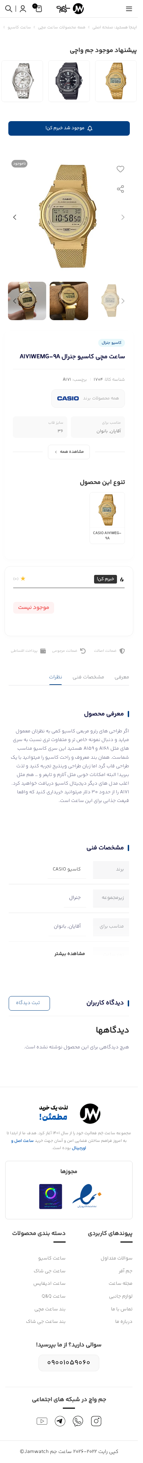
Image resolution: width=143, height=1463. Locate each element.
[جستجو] (9, 9)
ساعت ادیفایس (49, 1284)
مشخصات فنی (88, 677)
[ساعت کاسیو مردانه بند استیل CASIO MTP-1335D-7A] (22, 81)
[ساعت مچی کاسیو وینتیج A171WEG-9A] (115, 81)
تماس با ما (122, 1309)
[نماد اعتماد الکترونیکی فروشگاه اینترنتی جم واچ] (87, 1196)
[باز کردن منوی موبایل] (129, 9)
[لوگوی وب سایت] (69, 8)
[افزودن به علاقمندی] (120, 169)
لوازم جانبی (121, 1296)
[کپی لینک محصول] (120, 189)
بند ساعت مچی (50, 1309)
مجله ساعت (121, 1284)
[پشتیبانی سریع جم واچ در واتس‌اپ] (78, 1421)
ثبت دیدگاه (28, 1003)
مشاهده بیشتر (69, 954)
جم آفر (126, 1271)
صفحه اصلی (102, 27)
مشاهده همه (72, 452)
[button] (123, 217)
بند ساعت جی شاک (46, 1322)
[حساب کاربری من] (23, 9)
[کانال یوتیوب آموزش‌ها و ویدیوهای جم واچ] (42, 1421)
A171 (67, 379)
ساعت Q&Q (54, 1296)
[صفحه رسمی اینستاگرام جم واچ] (96, 1421)
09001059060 (69, 1363)
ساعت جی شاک (50, 1271)
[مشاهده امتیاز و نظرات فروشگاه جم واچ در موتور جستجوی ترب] (50, 1196)
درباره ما (124, 1322)
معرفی (122, 677)
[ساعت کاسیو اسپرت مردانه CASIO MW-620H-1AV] (69, 81)
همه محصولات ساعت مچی (61, 27)
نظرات (55, 677)
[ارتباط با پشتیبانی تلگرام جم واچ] (60, 1421)
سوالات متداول (117, 1258)
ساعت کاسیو (19, 27)
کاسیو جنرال (111, 343)
